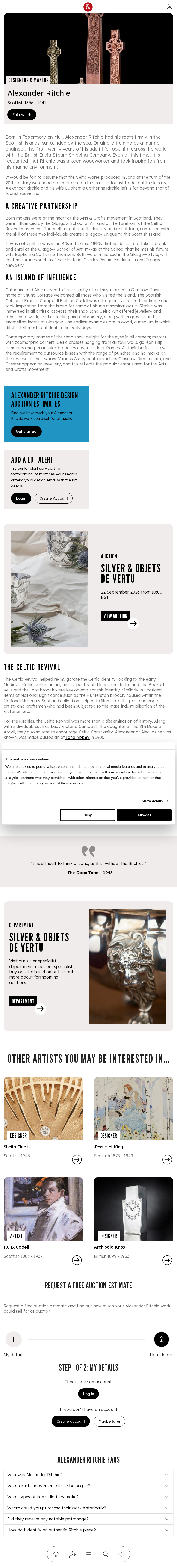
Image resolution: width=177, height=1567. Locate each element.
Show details (152, 801)
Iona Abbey (77, 737)
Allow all (144, 815)
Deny (87, 815)
